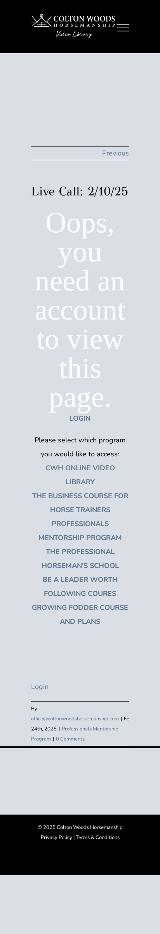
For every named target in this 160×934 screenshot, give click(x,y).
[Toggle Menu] (123, 27)
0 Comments (70, 738)
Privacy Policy (56, 837)
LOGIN (80, 418)
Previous (115, 153)
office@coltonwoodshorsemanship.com (75, 718)
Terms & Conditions (98, 837)
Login (40, 686)
